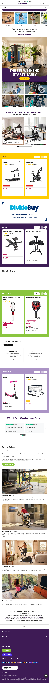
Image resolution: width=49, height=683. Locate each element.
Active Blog (6, 650)
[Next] (45, 131)
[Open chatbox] (46, 676)
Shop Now (30, 9)
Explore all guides (8, 464)
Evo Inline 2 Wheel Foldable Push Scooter (11, 376)
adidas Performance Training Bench (12, 231)
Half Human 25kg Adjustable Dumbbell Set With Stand (33, 232)
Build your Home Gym (24, 34)
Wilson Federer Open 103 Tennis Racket (11, 298)
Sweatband (7, 672)
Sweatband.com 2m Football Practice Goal (33, 376)
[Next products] (45, 157)
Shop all (37, 157)
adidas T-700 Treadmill (13, 141)
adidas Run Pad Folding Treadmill (35, 141)
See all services (8, 344)
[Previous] (4, 131)
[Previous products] (42, 157)
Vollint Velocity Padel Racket (33, 297)
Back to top (24, 626)
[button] (46, 3)
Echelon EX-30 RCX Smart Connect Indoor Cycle (35, 161)
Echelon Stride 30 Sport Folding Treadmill (11, 161)
